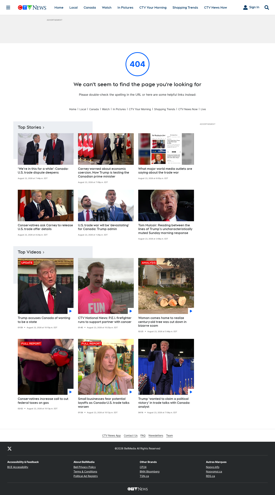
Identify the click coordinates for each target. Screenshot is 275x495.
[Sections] (8, 7)
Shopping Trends (185, 7)
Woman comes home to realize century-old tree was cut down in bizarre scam (162, 322)
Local (73, 7)
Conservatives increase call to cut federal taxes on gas (43, 401)
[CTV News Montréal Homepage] (32, 7)
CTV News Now (215, 7)
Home (58, 7)
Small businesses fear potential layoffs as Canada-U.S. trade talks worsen (103, 402)
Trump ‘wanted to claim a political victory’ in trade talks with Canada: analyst (164, 402)
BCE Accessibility (17, 467)
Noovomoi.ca (214, 471)
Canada (90, 7)
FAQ (143, 435)
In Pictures (125, 7)
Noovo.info (212, 467)
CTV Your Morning (152, 7)
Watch (106, 7)
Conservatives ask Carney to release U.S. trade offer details (45, 227)
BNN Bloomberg (150, 471)
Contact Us (131, 435)
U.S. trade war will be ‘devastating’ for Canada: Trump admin (103, 227)
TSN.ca (144, 476)
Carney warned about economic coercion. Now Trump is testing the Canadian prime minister (103, 172)
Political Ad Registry (86, 476)
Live (203, 109)
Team (169, 435)
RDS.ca (210, 476)
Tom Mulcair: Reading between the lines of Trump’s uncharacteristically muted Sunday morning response (165, 229)
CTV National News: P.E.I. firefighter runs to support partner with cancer (105, 320)
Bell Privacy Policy (85, 467)
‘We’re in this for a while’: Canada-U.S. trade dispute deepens (43, 171)
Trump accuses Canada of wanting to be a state (44, 320)
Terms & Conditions (85, 471)
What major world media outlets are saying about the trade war (165, 171)
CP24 (143, 467)
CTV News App (111, 435)
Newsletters (156, 435)
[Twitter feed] (9, 448)
